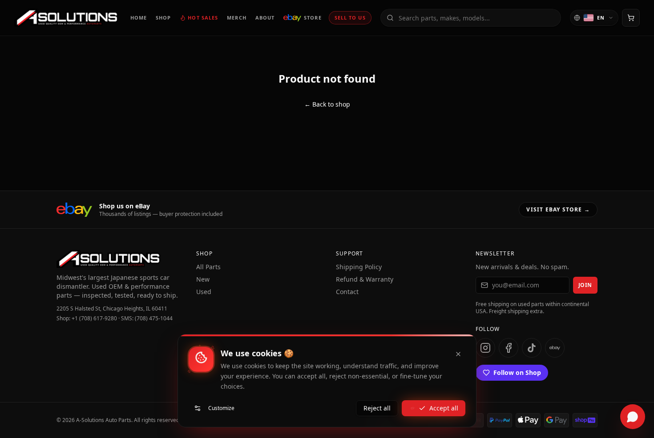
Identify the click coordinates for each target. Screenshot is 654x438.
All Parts (208, 267)
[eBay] (555, 348)
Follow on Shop (517, 372)
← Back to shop (327, 104)
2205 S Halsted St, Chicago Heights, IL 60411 (112, 308)
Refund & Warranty (364, 279)
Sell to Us (350, 17)
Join (585, 285)
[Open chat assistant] (632, 416)
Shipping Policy (359, 267)
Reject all (377, 408)
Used (203, 291)
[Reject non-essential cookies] (458, 354)
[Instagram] (485, 348)
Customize (221, 408)
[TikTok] (531, 348)
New (203, 279)
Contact (347, 291)
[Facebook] (508, 348)
